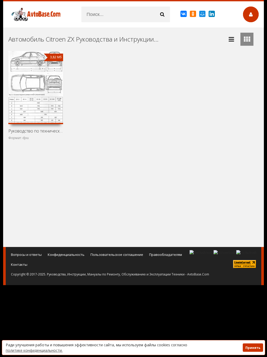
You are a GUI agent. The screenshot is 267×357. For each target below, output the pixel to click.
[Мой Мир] (202, 15)
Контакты (19, 264)
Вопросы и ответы (26, 254)
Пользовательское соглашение (116, 254)
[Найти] (162, 14)
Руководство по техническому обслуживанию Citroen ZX (35, 131)
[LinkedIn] (212, 15)
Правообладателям (165, 254)
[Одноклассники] (193, 15)
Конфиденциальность (66, 254)
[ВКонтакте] (183, 15)
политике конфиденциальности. (34, 350)
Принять (252, 348)
